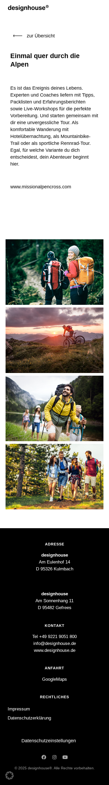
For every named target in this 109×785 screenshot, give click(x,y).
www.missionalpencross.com (40, 186)
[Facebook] (44, 757)
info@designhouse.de (54, 643)
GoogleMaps (54, 679)
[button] (9, 775)
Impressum (19, 709)
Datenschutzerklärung (29, 718)
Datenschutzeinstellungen (48, 740)
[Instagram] (54, 757)
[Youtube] (65, 757)
